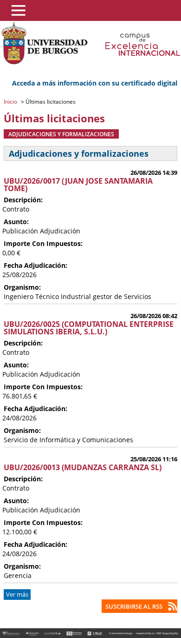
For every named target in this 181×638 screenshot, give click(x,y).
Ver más (17, 594)
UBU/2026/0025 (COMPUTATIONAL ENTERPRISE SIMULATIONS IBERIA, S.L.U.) (89, 328)
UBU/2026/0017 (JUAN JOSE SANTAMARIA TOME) (78, 184)
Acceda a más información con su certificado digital (94, 83)
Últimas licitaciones (50, 102)
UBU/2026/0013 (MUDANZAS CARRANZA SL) (83, 467)
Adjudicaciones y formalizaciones (61, 134)
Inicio (11, 102)
